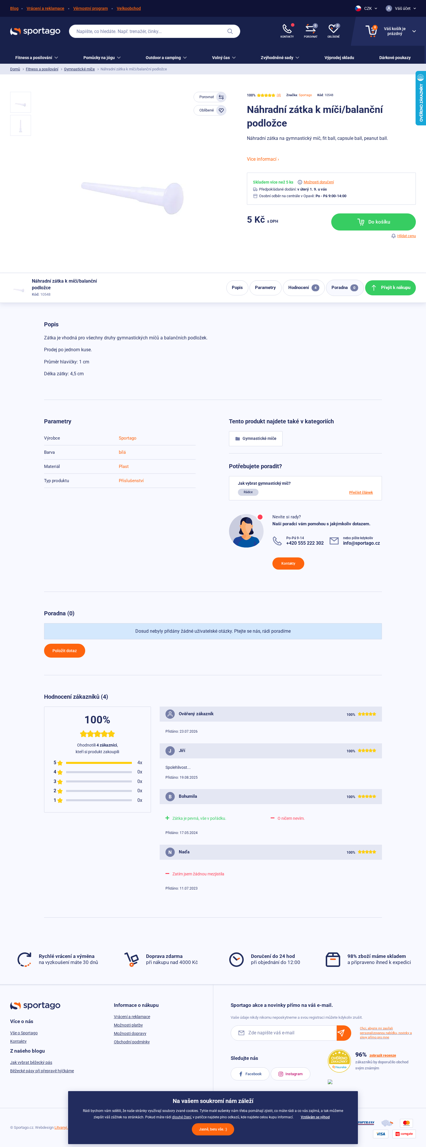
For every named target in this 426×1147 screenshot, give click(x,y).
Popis (237, 287)
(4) (279, 95)
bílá (122, 452)
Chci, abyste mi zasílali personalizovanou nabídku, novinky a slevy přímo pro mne (386, 1033)
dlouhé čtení (181, 1117)
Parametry (265, 287)
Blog (14, 8)
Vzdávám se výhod (315, 1117)
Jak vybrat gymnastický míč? (264, 483)
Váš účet (403, 8)
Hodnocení (302, 287)
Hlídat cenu (406, 236)
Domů (15, 69)
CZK (368, 8)
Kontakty (288, 563)
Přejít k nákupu (395, 287)
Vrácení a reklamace (45, 8)
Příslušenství (131, 480)
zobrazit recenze (382, 1055)
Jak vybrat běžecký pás (31, 1062)
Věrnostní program (90, 8)
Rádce (248, 492)
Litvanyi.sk (63, 1127)
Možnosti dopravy (130, 1033)
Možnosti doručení (319, 182)
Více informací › (263, 159)
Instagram (294, 1074)
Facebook (253, 1074)
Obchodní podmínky (132, 1042)
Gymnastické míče (79, 69)
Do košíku (378, 222)
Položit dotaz (64, 650)
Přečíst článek (361, 492)
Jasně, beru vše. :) (213, 1129)
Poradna (343, 287)
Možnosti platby (128, 1025)
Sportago (305, 95)
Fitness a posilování (42, 69)
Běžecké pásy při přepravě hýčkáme (42, 1071)
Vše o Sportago (24, 1033)
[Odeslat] (344, 1033)
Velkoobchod (129, 8)
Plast (124, 466)
